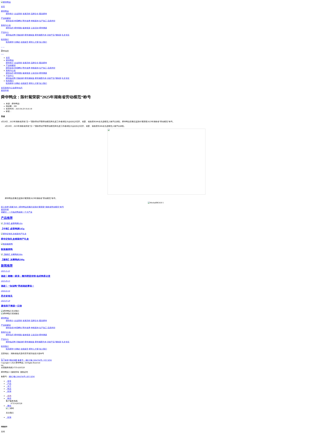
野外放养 (26, 21)
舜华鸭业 (5, 11)
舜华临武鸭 (11, 35)
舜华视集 (18, 28)
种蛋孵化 (18, 21)
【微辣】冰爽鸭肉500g (12, 259)
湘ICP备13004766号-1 (18, 377)
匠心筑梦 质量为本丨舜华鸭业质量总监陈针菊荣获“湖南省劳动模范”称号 (32, 207)
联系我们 (5, 39)
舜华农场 (10, 21)
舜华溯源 (43, 28)
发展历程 (26, 14)
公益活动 (35, 28)
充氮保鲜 (20, 35)
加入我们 (43, 42)
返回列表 (5, 90)
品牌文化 (35, 14)
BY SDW (48, 360)
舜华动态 (10, 28)
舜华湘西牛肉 (40, 35)
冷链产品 (51, 35)
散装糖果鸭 (7, 249)
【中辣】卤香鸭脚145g (12, 228)
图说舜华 (43, 14)
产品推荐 (7, 217)
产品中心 (5, 32)
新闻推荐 (7, 265)
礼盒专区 (65, 35)
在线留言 (24, 42)
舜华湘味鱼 (29, 35)
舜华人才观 (34, 42)
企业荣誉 (18, 14)
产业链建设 (6, 18)
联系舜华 (10, 42)
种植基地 (35, 21)
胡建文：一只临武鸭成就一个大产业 (16, 212)
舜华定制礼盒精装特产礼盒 (15, 239)
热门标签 (5, 360)
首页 (3, 7)
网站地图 (13, 360)
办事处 (17, 42)
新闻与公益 (6, 25)
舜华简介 (10, 14)
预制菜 (58, 35)
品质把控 (51, 21)
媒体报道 (26, 28)
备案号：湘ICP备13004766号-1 (31, 360)
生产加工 (43, 21)
